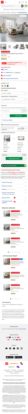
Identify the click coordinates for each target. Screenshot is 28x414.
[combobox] (11, 6)
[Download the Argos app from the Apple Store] (9, 358)
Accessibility (7, 370)
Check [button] (24, 110)
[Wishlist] (22, 2)
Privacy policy (21, 370)
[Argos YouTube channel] (6, 348)
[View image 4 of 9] (22, 47)
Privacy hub (13, 370)
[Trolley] (25, 2)
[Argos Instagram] (21, 348)
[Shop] (5, 2)
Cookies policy (9, 371)
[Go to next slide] (26, 28)
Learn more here (22, 328)
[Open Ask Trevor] (25, 6)
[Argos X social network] (14, 348)
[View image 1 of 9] (3, 46)
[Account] (19, 2)
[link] (14, 75)
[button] (23, 16)
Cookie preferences (18, 371)
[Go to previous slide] (2, 28)
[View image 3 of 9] (16, 47)
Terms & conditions (14, 373)
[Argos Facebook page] (10, 348)
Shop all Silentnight (22, 12)
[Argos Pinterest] (17, 348)
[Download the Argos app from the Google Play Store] (18, 358)
